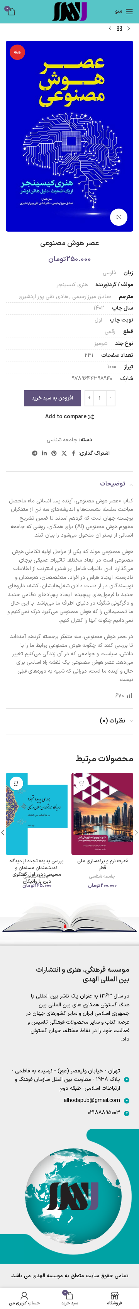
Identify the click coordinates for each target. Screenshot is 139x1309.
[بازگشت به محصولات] (119, 28)
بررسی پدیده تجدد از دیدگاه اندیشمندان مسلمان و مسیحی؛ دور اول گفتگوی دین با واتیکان (37, 871)
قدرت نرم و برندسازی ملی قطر (102, 864)
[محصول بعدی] (110, 28)
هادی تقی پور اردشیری (43, 297)
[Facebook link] (73, 453)
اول (98, 320)
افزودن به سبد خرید (52, 398)
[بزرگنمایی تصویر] (118, 217)
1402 (98, 308)
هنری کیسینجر (72, 285)
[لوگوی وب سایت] (69, 11)
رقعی (110, 332)
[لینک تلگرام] (35, 453)
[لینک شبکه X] (64, 453)
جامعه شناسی (62, 440)
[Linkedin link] (44, 453)
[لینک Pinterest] (54, 453)
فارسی (109, 273)
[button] (82, 783)
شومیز (100, 344)
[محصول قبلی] (128, 28)
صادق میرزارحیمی (91, 297)
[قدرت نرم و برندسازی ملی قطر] (102, 814)
